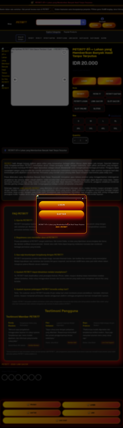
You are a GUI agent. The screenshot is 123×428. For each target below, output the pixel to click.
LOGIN (61, 205)
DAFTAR (61, 214)
